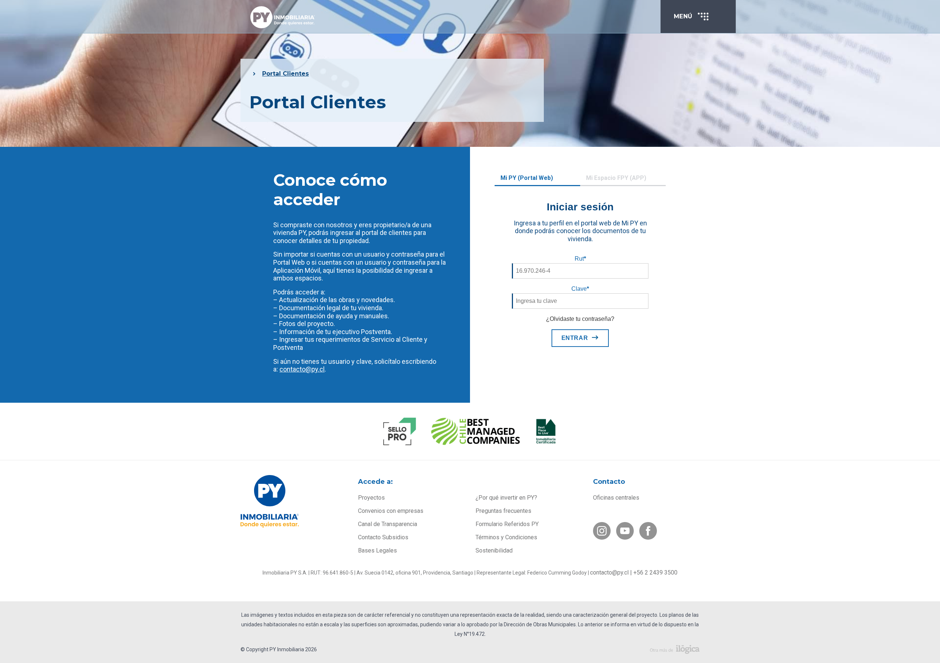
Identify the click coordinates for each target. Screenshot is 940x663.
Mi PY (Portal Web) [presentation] (526, 177)
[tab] (537, 178)
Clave (580, 289)
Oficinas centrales (616, 497)
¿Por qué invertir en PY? (506, 497)
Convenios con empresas (390, 510)
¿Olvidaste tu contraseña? (580, 319)
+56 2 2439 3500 (655, 572)
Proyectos (371, 497)
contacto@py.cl (302, 369)
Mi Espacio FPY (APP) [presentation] (616, 177)
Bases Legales (377, 550)
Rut (580, 259)
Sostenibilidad (494, 550)
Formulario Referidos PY (507, 524)
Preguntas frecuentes (503, 510)
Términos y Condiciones (506, 537)
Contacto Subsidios (383, 537)
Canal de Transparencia (387, 524)
